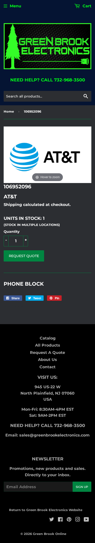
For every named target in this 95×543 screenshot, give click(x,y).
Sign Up (82, 487)
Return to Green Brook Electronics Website (45, 510)
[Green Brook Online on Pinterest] (69, 520)
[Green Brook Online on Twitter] (51, 520)
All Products (47, 345)
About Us (47, 359)
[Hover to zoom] (47, 154)
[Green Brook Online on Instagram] (77, 520)
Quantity (11, 231)
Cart (86, 6)
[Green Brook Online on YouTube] (86, 520)
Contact (47, 367)
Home (9, 111)
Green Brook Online (49, 534)
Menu (15, 6)
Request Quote (24, 256)
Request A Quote (47, 352)
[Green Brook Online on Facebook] (60, 520)
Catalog (48, 338)
